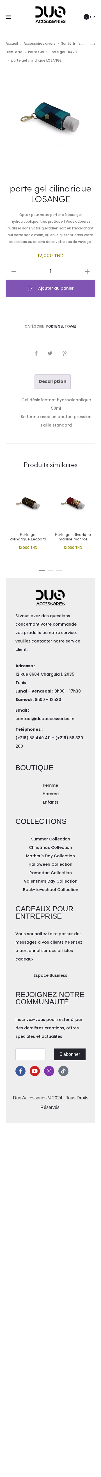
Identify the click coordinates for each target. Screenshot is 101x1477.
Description (52, 381)
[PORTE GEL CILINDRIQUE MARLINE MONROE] (81, 43)
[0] (92, 17)
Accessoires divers (40, 43)
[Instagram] (49, 1071)
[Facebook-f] (20, 1071)
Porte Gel (36, 51)
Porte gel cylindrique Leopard (28, 537)
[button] (42, 569)
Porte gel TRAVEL (64, 51)
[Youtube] (35, 1071)
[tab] (53, 381)
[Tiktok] (63, 1071)
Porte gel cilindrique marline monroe (73, 537)
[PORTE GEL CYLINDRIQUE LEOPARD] (89, 43)
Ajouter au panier (55, 288)
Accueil (12, 43)
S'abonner (69, 1054)
